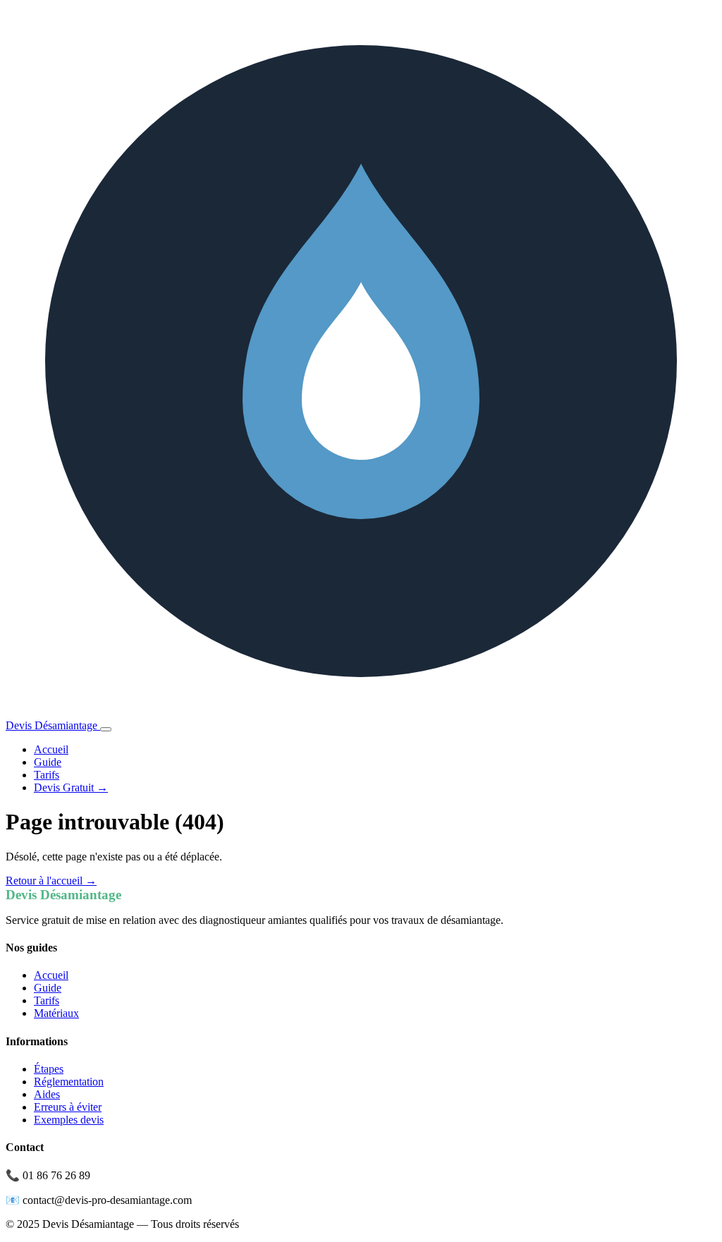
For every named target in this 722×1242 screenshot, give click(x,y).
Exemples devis (69, 1120)
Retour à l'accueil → (51, 881)
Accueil (51, 749)
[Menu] (105, 729)
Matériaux (56, 1013)
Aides (47, 1094)
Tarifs (46, 775)
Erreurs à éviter (68, 1107)
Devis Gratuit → (71, 787)
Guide (47, 762)
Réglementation (69, 1082)
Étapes (48, 1069)
